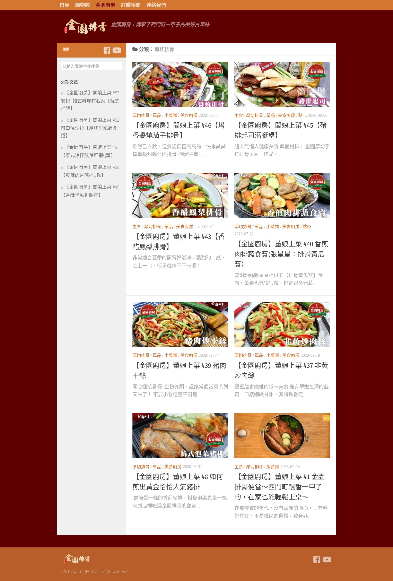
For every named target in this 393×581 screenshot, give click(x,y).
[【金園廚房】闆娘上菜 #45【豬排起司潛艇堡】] (282, 84)
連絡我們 (156, 5)
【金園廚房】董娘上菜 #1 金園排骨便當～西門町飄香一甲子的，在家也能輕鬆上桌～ (279, 486)
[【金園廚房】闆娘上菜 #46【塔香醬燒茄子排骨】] (180, 84)
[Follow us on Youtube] (116, 50)
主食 (238, 115)
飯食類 (272, 466)
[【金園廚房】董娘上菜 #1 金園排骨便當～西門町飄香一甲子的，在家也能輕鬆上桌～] (282, 435)
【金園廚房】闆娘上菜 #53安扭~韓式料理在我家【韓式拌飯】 (90, 100)
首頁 (64, 5)
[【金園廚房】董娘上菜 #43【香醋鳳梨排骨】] (180, 195)
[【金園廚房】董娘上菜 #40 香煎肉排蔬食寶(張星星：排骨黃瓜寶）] (282, 195)
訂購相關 (131, 5)
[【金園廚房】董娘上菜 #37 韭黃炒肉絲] (282, 324)
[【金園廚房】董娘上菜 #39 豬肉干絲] (180, 324)
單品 (157, 115)
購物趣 (82, 5)
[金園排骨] (107, 50)
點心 (302, 115)
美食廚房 (189, 115)
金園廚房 (105, 5)
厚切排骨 (141, 115)
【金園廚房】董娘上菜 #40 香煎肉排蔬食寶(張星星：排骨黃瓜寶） (281, 254)
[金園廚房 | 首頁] (85, 26)
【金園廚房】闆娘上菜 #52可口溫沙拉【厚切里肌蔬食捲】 (90, 127)
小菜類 (170, 115)
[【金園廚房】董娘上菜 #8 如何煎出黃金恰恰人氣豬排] (180, 435)
